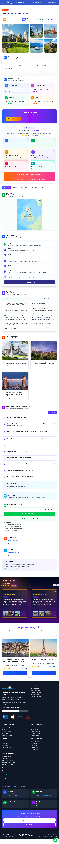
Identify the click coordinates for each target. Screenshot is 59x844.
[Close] (57, 401)
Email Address (36, 422)
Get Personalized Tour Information (44, 437)
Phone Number (36, 428)
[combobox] (36, 431)
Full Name (35, 415)
